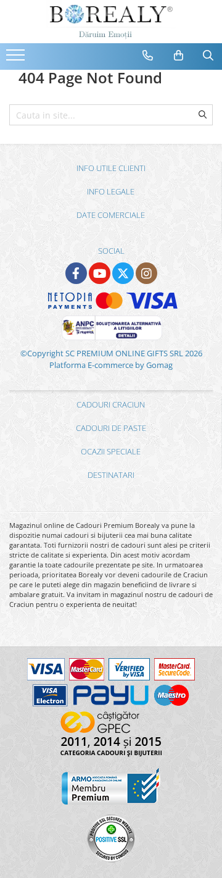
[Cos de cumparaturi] (178, 55)
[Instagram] (146, 273)
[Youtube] (99, 273)
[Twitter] (123, 273)
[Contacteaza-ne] (148, 55)
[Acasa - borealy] (111, 21)
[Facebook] (76, 273)
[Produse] (17, 58)
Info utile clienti (111, 168)
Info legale (110, 191)
